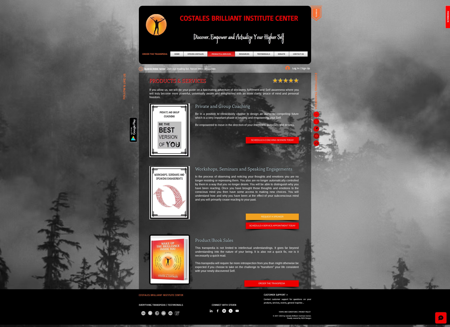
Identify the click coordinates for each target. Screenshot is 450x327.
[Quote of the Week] (316, 129)
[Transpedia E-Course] (316, 114)
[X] (231, 311)
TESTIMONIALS (175, 304)
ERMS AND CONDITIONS (288, 312)
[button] (155, 54)
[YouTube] (237, 311)
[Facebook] (218, 311)
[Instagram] (224, 311)
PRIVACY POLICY (305, 312)
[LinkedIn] (211, 311)
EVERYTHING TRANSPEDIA (152, 304)
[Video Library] (316, 143)
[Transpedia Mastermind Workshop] (316, 136)
